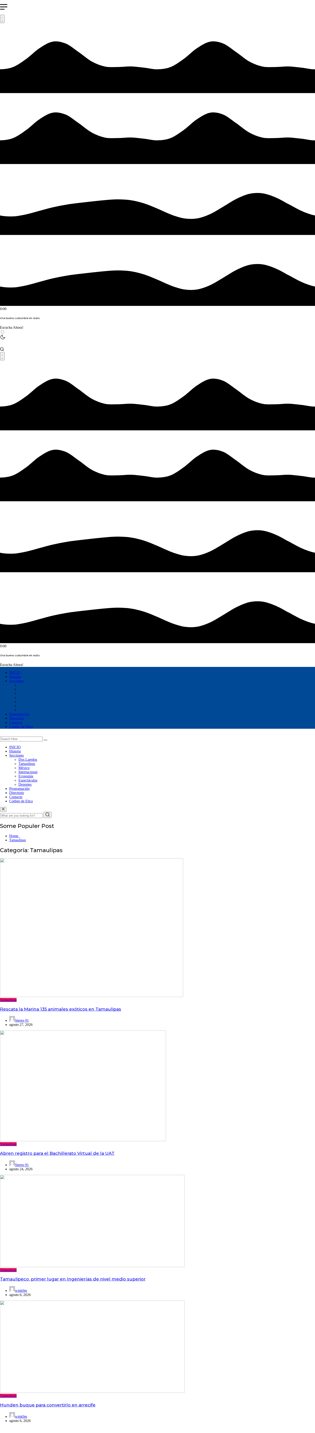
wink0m (21, 1291)
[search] (45, 740)
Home (14, 836)
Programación (19, 714)
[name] (3, 809)
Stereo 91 (22, 1020)
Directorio (16, 718)
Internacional (27, 697)
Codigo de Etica (21, 726)
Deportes (25, 710)
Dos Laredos (27, 685)
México (24, 693)
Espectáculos (27, 706)
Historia (15, 677)
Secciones (16, 681)
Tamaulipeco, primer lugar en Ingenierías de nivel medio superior (73, 1279)
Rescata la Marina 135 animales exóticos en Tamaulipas (60, 1009)
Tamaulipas (26, 689)
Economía (25, 702)
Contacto (15, 722)
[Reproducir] (2, 19)
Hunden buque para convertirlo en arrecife (47, 1405)
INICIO (15, 673)
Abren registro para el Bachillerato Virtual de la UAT (57, 1153)
